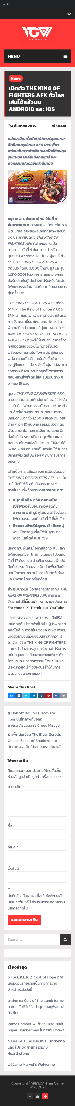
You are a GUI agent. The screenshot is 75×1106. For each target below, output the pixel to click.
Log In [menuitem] (5, 4)
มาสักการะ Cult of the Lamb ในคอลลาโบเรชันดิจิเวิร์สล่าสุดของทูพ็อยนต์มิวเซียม (36, 1007)
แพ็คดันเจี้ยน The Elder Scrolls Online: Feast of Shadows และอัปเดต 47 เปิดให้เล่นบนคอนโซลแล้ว (35, 741)
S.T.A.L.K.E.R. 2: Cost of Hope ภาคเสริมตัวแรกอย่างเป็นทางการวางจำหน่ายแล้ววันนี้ (35, 983)
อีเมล (13, 847)
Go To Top (45, 1096)
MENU (14, 56)
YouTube (56, 608)
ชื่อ (11, 826)
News (16, 78)
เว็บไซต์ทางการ (36, 601)
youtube (37, 1096)
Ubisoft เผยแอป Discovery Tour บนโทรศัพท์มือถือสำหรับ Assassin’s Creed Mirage (34, 719)
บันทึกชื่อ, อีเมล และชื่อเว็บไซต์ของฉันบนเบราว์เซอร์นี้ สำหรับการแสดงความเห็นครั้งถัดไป (36, 902)
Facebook (16, 608)
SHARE (61, 125)
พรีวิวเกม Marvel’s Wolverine (31, 1064)
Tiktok (35, 608)
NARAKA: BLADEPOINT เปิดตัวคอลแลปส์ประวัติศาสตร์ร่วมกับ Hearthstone (36, 1047)
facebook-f (30, 1096)
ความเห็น (16, 787)
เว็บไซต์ (13, 868)
